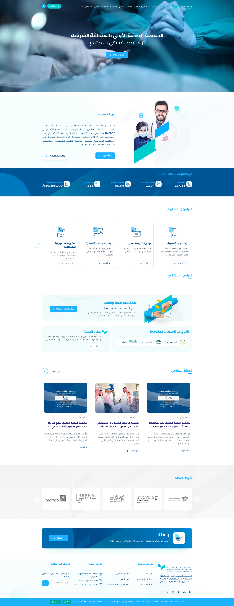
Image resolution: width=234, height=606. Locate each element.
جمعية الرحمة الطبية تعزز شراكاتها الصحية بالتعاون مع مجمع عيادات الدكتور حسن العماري (169, 427)
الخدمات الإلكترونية (99, 6)
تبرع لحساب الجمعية (65, 309)
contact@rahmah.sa (88, 580)
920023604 (81, 584)
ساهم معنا (118, 55)
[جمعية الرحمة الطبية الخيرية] (182, 6)
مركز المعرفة (146, 585)
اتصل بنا (85, 6)
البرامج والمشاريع (141, 6)
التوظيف (125, 579)
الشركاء (113, 6)
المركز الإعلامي (125, 6)
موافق (67, 601)
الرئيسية (164, 6)
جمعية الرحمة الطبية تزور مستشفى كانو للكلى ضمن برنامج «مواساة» (117, 425)
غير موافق (56, 601)
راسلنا (60, 538)
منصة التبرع (54, 6)
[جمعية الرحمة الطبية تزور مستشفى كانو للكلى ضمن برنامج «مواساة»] (117, 398)
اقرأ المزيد (107, 156)
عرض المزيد (56, 371)
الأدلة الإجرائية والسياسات (117, 585)
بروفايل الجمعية (58, 156)
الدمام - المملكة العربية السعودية (87, 575)
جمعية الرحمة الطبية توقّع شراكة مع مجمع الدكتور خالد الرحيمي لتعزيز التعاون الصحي (66, 427)
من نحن (154, 6)
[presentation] (37, 245)
